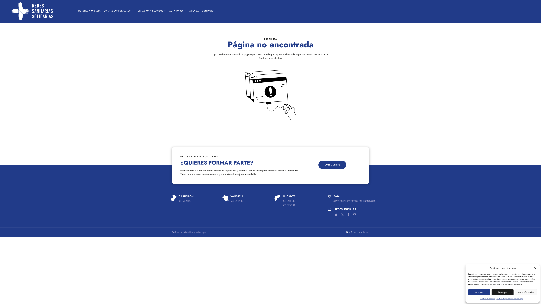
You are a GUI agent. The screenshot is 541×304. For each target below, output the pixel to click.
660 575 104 (288, 205)
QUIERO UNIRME (332, 164)
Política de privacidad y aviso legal (509, 299)
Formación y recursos (150, 10)
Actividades (176, 10)
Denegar (502, 292)
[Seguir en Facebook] (348, 214)
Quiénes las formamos (117, 10)
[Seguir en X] (342, 214)
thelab (365, 232)
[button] (535, 268)
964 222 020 (185, 201)
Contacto (208, 10)
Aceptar (479, 292)
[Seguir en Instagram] (336, 214)
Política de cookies (487, 299)
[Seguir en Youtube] (354, 214)
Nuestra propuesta (89, 10)
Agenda (194, 10)
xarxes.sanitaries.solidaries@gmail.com (354, 200)
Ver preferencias (526, 292)
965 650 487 (288, 201)
